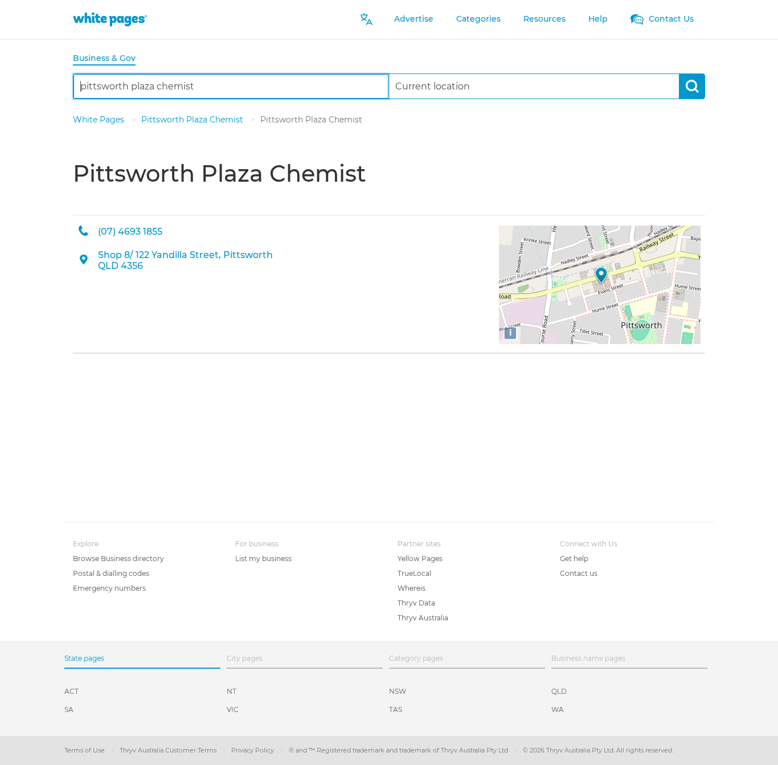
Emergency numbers (109, 588)
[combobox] (230, 86)
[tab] (109, 59)
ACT (71, 691)
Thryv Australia (423, 617)
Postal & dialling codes (111, 573)
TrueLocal (414, 573)
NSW (397, 691)
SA (68, 709)
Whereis (411, 588)
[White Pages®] (110, 19)
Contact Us (670, 19)
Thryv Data (416, 603)
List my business (263, 558)
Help (598, 19)
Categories (478, 19)
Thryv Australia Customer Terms (169, 750)
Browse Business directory (118, 558)
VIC (233, 709)
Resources (544, 19)
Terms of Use (85, 750)
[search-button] (692, 86)
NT (231, 691)
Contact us (578, 573)
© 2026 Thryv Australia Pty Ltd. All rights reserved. (598, 750)
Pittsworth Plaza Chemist (193, 119)
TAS (395, 709)
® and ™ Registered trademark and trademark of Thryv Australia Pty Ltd (399, 750)
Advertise (413, 19)
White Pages (99, 119)
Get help (574, 558)
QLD (559, 691)
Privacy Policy (253, 750)
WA (557, 709)
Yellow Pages (420, 558)
